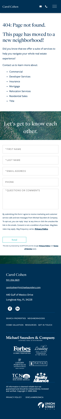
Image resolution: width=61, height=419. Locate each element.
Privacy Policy (41, 229)
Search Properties (16, 318)
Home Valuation (15, 325)
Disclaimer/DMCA (34, 397)
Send (14, 239)
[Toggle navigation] (54, 6)
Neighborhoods (36, 318)
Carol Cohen (10, 6)
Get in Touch (45, 325)
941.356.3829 (12, 280)
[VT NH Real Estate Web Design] (46, 406)
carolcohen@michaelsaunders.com (23, 287)
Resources (31, 325)
